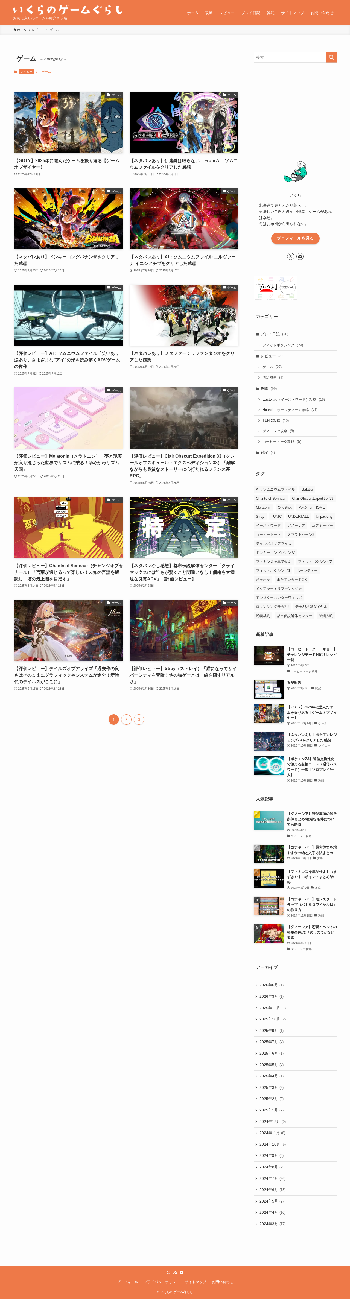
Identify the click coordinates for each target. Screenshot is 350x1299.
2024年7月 (272, 1178)
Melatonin (263, 507)
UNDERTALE (298, 516)
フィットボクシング (282, 345)
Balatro (307, 489)
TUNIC (276, 516)
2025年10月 (272, 1019)
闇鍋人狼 (326, 616)
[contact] (300, 256)
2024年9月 (271, 1155)
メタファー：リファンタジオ (279, 589)
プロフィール (127, 1282)
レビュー (26, 71)
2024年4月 (272, 1212)
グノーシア (296, 525)
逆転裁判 (263, 616)
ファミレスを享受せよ (273, 562)
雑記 (268, 452)
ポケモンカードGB (292, 580)
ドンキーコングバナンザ (275, 553)
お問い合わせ (222, 1282)
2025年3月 (271, 1087)
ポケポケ (263, 580)
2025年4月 (271, 1076)
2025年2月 (271, 1098)
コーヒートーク (268, 535)
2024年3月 (272, 1224)
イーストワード (268, 525)
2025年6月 (271, 1053)
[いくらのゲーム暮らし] (67, 9)
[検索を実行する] (331, 57)
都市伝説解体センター (294, 616)
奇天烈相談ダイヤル (311, 607)
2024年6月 (272, 1189)
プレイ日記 (274, 334)
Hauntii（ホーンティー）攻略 (289, 410)
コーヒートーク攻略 (281, 442)
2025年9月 (271, 1030)
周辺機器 (272, 377)
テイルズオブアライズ (273, 544)
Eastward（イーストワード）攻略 (293, 399)
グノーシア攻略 (278, 431)
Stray (260, 516)
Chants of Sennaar (270, 498)
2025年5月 (271, 1065)
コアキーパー (322, 525)
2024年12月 (272, 1121)
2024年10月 (272, 1144)
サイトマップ (195, 1282)
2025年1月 (271, 1110)
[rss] (175, 1272)
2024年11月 (272, 1133)
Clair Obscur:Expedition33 (312, 498)
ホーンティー (307, 571)
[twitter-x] (290, 256)
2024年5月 (271, 1201)
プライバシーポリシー (161, 1282)
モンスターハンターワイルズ (279, 598)
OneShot (285, 507)
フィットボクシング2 (315, 562)
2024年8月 (272, 1167)
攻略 (269, 388)
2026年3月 (271, 996)
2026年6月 (271, 985)
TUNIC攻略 (275, 421)
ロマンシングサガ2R (272, 607)
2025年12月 (272, 1008)
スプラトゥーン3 (300, 535)
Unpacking (324, 516)
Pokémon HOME (311, 507)
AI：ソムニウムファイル (275, 489)
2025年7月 (271, 1042)
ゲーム (272, 367)
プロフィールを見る (295, 238)
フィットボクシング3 (273, 571)
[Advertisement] (295, 106)
